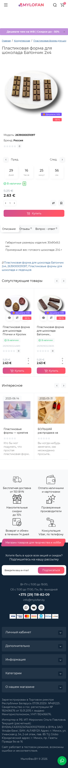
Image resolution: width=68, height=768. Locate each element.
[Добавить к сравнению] (17, 318)
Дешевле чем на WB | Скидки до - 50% (33, 31)
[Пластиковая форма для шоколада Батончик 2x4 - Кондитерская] (34, 92)
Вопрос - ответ (46, 229)
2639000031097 (17, 266)
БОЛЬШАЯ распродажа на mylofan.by (48, 432)
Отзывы (25, 229)
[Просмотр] (9, 318)
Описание (9, 229)
